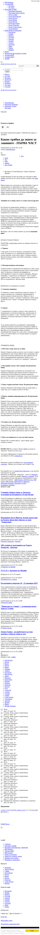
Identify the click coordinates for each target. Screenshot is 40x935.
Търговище (8, 699)
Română (11, 50)
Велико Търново (10, 706)
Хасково (7, 701)
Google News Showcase (21, 471)
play (22, 156)
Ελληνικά (11, 44)
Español (11, 41)
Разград (7, 687)
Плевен (7, 683)
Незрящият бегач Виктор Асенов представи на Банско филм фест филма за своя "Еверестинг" (19, 520)
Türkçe (11, 48)
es (8, 64)
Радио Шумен (13, 29)
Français (11, 39)
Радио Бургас (13, 18)
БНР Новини (19, 480)
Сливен (7, 692)
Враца (7, 667)
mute (6, 161)
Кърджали (8, 672)
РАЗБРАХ (32, 930)
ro (15, 64)
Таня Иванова (9, 103)
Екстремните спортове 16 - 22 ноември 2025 (19, 583)
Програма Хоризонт (15, 11)
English (11, 34)
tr (14, 64)
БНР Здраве (9, 481)
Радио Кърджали (14, 23)
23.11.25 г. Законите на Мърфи (14, 571)
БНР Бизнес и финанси (22, 481)
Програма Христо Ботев (17, 13)
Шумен (7, 702)
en (1, 64)
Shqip (10, 46)
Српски (11, 43)
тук (20, 451)
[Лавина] (1, 153)
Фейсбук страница (28, 476)
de (3, 64)
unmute (7, 163)
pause (6, 158)
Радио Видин (13, 22)
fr (6, 64)
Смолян (7, 694)
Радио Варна (13, 20)
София (7, 695)
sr (9, 64)
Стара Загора (9, 697)
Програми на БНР (11, 9)
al (12, 64)
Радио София (13, 15)
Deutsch (11, 36)
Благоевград (9, 660)
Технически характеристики (10, 924)
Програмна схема (6, 920)
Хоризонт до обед (10, 106)
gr (11, 64)
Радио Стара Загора (15, 27)
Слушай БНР (9, 4)
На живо (11, 6)
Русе (6, 688)
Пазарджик (8, 679)
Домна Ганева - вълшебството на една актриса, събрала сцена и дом (17, 633)
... (8, 812)
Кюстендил (8, 674)
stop (6, 159)
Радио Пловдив (14, 25)
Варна (7, 664)
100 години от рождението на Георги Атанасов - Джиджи (16, 546)
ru (5, 64)
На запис (11, 7)
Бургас (7, 662)
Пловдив (8, 685)
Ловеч (7, 676)
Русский (11, 37)
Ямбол (7, 704)
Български (12, 32)
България (8, 108)
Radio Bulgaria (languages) (13, 30)
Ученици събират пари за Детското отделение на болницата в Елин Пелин (17, 493)
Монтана (8, 678)
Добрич (7, 671)
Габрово (7, 669)
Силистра (8, 690)
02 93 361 (4, 917)
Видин (7, 665)
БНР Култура (28, 480)
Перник (7, 681)
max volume (8, 165)
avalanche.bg (18, 456)
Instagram (34, 474)
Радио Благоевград (15, 16)
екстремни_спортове (8, 485)
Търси (7, 71)
